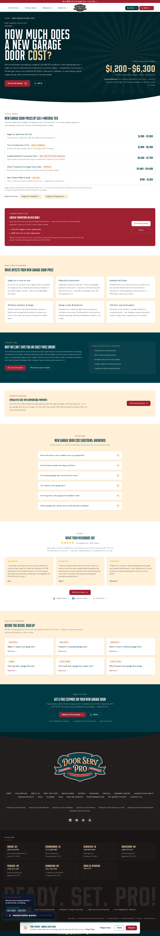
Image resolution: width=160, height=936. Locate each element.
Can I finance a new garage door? (79, 486)
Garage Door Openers (62, 808)
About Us (35, 793)
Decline (119, 928)
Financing (94, 793)
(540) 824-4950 (89, 850)
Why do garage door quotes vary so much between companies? (79, 506)
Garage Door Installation (30, 196)
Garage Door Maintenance (141, 808)
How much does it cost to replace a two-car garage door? (79, 455)
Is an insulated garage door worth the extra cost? (79, 476)
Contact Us (136, 797)
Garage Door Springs (39, 808)
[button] (30, 915)
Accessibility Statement (127, 918)
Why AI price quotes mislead (40, 368)
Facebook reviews (81, 598)
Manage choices (105, 928)
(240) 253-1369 (13, 869)
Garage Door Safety (144, 793)
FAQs (61, 797)
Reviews (81, 793)
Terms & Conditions (112, 918)
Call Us (39, 83)
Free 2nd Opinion (75, 797)
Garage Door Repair (16, 808)
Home (7, 18)
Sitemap (139, 918)
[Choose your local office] (152, 8)
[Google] (89, 820)
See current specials (141, 223)
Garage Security (26, 797)
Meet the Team (51, 793)
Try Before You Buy (117, 797)
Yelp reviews (100, 598)
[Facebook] (76, 820)
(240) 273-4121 (127, 850)
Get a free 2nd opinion (15, 368)
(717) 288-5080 (51, 850)
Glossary (51, 797)
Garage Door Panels (86, 808)
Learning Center (122, 793)
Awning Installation (80, 811)
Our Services (21, 793)
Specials (106, 793)
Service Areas (68, 793)
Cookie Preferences (149, 918)
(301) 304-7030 (51, 869)
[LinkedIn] (70, 820)
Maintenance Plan (95, 797)
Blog (40, 797)
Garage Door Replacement (56, 196)
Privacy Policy (71, 918)
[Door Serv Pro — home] (80, 8)
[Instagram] (83, 820)
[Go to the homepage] (80, 767)
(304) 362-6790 (13, 850)
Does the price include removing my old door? (79, 465)
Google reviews (61, 598)
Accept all (131, 928)
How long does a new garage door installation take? (79, 496)
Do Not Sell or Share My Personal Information (91, 918)
